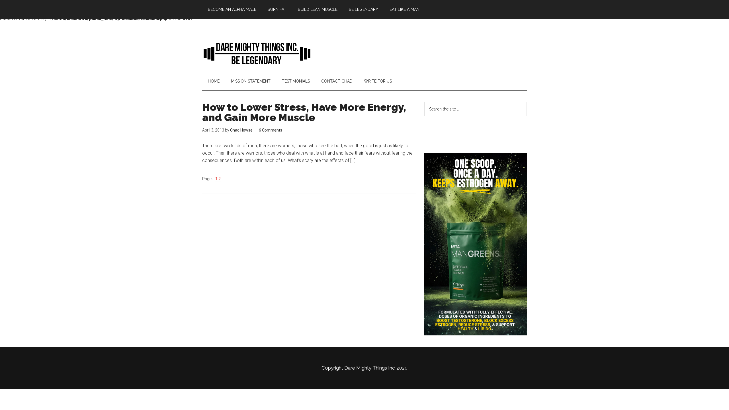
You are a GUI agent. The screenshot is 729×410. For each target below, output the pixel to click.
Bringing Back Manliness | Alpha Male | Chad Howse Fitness (256, 53)
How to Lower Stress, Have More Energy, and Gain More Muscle (304, 112)
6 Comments (270, 130)
